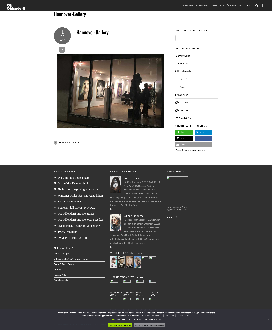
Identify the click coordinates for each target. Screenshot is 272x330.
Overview (183, 63)
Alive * (182, 86)
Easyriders (183, 94)
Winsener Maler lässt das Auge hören (80, 195)
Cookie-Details (183, 315)
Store (233, 5)
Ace (131, 178)
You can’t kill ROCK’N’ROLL (76, 207)
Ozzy (134, 216)
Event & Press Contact (65, 264)
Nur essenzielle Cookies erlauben (149, 325)
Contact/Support (62, 253)
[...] (111, 208)
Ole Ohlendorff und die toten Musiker (80, 219)
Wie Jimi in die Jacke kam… (75, 177)
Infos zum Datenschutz (152, 315)
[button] (184, 132)
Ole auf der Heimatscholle (73, 183)
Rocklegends (184, 71)
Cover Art (183, 110)
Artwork (188, 5)
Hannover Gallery (69, 142)
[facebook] (262, 4)
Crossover (183, 102)
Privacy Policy (60, 274)
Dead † (182, 79)
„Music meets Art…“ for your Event (71, 258)
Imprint (57, 269)
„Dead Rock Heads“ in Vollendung (79, 225)
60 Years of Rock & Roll (73, 237)
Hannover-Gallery (70, 13)
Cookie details (61, 280)
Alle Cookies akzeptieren (120, 325)
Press (214, 5)
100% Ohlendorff (68, 231)
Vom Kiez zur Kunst (70, 201)
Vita (222, 5)
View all (140, 253)
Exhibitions (202, 5)
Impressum (169, 315)
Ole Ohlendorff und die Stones (76, 213)
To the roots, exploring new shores (78, 189)
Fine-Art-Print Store (67, 248)
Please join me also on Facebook (191, 150)
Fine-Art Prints (185, 118)
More (185, 209)
